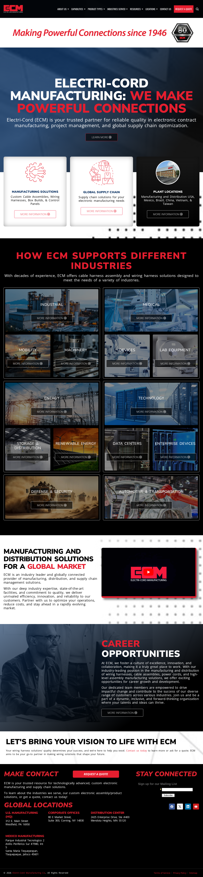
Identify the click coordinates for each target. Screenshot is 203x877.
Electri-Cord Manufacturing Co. (29, 872)
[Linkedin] (188, 807)
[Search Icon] (197, 9)
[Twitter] (180, 807)
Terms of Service (162, 873)
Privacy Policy (179, 873)
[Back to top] (199, 861)
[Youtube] (196, 807)
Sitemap (193, 873)
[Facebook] (172, 807)
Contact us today (136, 750)
